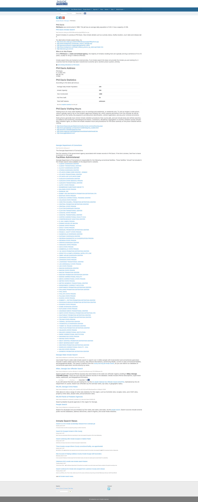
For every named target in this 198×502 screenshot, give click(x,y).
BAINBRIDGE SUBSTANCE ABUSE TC (71, 187)
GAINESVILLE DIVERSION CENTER (70, 234)
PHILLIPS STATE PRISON (67, 294)
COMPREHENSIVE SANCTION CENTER (72, 219)
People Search (61, 404)
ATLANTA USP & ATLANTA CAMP (70, 176)
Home (57, 488)
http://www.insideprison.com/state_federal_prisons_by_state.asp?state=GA (80, 47)
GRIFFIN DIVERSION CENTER (69, 242)
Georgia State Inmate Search (67, 355)
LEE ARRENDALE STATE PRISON (70, 264)
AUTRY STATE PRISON (66, 185)
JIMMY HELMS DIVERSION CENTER (71, 255)
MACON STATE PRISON (67, 270)
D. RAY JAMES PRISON (66, 221)
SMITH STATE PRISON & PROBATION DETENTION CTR (77, 313)
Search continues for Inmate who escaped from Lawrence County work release (80, 469)
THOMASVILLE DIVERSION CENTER (71, 323)
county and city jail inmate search (104, 363)
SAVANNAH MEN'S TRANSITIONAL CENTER (73, 311)
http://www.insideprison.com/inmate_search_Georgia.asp (74, 43)
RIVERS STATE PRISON (67, 298)
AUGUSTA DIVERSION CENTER (69, 178)
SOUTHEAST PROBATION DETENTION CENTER (75, 315)
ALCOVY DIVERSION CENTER (69, 168)
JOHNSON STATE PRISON (67, 257)
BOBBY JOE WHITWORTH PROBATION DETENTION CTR (77, 193)
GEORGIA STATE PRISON (67, 240)
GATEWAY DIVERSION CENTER (69, 236)
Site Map (71, 488)
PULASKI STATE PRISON (67, 296)
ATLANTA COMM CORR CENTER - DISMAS (73, 172)
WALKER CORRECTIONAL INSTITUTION (72, 332)
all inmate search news (66, 476)
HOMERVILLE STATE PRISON (69, 249)
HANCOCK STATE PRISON (68, 245)
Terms (61, 488)
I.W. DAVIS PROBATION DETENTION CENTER (74, 251)
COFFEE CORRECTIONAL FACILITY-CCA (72, 217)
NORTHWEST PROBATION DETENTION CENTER (75, 287)
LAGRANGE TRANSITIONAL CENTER (71, 262)
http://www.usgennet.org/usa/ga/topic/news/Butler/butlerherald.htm (77, 131)
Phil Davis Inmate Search (65, 30)
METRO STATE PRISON (67, 281)
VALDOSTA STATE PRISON (68, 330)
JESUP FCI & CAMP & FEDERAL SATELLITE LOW (75, 253)
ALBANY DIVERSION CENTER (69, 163)
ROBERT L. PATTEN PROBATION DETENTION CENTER (77, 300)
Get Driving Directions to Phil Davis (68, 65)
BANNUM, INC (63, 191)
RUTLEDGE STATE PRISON (68, 309)
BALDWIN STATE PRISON (67, 189)
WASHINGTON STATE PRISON (69, 336)
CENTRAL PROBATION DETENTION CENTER (74, 204)
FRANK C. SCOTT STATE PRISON (70, 232)
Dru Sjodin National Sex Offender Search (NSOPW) (108, 382)
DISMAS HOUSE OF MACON (68, 223)
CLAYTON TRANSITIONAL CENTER (70, 210)
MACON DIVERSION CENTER (69, 268)
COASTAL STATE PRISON (67, 212)
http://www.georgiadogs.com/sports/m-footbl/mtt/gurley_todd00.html (78, 128)
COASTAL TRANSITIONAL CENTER (70, 215)
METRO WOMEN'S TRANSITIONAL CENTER (73, 283)
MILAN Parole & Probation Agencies (69, 397)
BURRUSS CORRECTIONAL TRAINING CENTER (74, 198)
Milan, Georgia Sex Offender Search (69, 368)
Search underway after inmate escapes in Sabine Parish (73, 439)
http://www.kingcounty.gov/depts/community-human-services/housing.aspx (80, 126)
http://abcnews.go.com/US (65, 49)
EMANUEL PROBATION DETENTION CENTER (74, 230)
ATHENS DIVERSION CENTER (69, 170)
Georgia (67, 20)
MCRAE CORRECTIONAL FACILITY (70, 277)
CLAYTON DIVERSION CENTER (69, 208)
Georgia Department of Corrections (69, 145)
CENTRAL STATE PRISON (67, 206)
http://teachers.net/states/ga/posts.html (69, 129)
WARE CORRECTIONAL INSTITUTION (71, 334)
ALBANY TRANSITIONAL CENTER (70, 166)
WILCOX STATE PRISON (67, 349)
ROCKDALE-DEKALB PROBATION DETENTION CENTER (77, 302)
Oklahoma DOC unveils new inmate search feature (71, 461)
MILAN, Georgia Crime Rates (67, 387)
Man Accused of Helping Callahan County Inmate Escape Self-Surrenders (79, 454)
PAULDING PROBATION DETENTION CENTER (74, 289)
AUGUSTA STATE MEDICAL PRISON (71, 180)
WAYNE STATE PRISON (67, 338)
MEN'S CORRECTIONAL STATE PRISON (72, 279)
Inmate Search (60, 20)
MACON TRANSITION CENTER (69, 272)
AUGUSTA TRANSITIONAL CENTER (70, 183)
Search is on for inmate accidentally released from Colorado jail (75, 424)
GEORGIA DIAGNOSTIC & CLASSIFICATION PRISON (76, 238)
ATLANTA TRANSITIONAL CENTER (70, 174)
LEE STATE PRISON (65, 266)
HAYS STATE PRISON (66, 247)
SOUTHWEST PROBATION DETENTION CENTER (75, 317)
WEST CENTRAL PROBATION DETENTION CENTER (76, 341)
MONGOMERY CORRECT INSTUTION (71, 285)
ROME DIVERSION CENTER (68, 306)
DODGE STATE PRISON (67, 225)
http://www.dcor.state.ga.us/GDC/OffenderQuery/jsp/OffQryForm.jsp (78, 42)
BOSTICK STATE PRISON (67, 195)
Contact (66, 488)
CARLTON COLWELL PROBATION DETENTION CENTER (77, 202)
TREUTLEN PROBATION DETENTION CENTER (74, 328)
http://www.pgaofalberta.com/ (66, 133)
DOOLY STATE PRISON (66, 227)
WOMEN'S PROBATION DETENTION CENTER (74, 351)
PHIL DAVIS (63, 291)
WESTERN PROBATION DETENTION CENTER (74, 345)
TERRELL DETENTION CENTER (69, 321)
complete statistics (66, 104)
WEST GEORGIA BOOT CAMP (69, 343)
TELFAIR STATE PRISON (67, 319)
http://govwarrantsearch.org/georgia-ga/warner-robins (73, 45)
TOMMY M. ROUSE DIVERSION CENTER (72, 326)
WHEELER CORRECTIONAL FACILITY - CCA (73, 347)
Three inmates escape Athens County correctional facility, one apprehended (79, 446)
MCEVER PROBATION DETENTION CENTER (73, 274)
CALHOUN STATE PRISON (67, 200)
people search (115, 410)
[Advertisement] (106, 3)
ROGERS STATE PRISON (67, 304)
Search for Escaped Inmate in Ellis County (69, 431)
